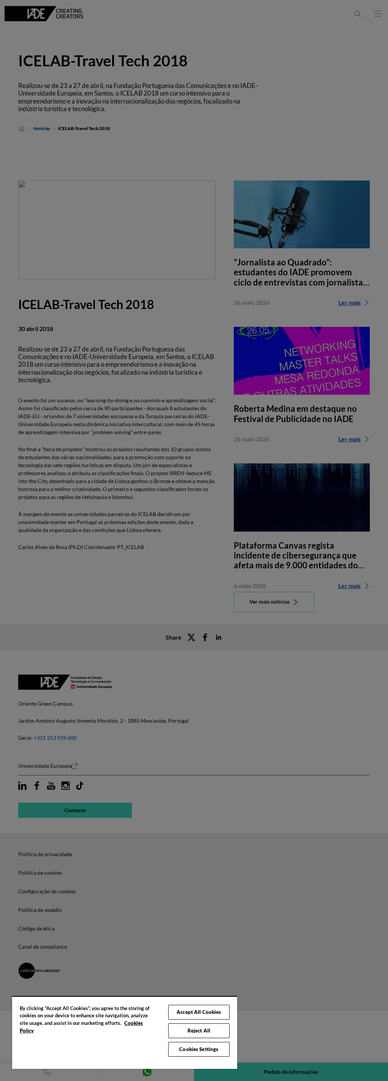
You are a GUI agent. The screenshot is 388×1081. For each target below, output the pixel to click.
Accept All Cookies (199, 1012)
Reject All (199, 1031)
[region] (124, 1032)
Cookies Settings (198, 1049)
